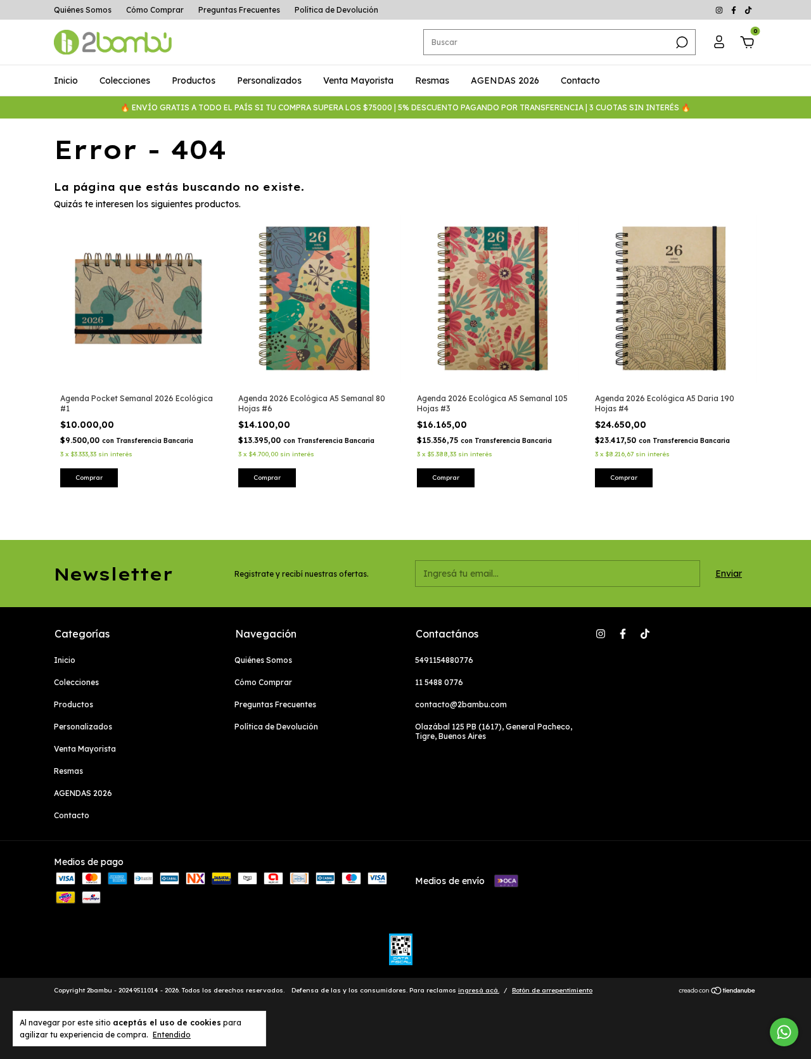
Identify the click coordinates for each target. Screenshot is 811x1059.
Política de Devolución (336, 10)
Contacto (580, 80)
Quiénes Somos (83, 10)
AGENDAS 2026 (505, 80)
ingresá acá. (478, 990)
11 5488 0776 (439, 682)
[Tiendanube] (717, 992)
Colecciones (124, 80)
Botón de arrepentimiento (552, 990)
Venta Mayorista (358, 80)
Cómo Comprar (155, 10)
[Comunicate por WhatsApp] (784, 1032)
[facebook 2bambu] (734, 10)
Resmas (432, 80)
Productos (193, 80)
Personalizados (269, 80)
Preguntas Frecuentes (239, 10)
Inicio (66, 80)
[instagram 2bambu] (720, 10)
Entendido (172, 1034)
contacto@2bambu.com (461, 704)
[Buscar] (681, 42)
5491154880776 (444, 660)
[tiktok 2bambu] (748, 10)
